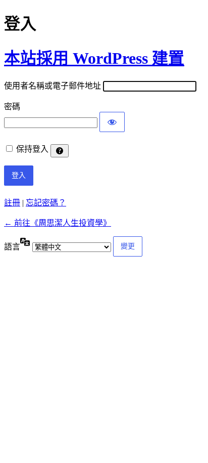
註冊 (12, 202)
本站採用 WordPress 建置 (94, 58)
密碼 (12, 106)
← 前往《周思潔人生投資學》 (57, 223)
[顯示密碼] (112, 122)
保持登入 (32, 149)
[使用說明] (59, 150)
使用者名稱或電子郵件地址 (52, 85)
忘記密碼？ (46, 202)
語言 (12, 246)
